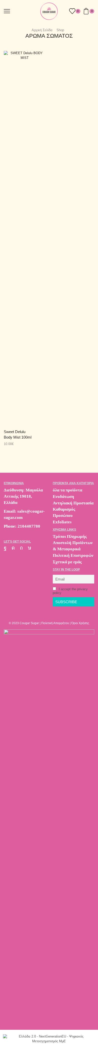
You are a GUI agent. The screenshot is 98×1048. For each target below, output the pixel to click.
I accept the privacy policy (70, 591)
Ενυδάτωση (63, 496)
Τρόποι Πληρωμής (70, 536)
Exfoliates (62, 522)
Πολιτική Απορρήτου (55, 623)
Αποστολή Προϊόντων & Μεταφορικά (73, 545)
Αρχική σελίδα (42, 30)
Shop (60, 30)
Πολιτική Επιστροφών (73, 555)
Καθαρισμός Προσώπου (64, 512)
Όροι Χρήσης (80, 623)
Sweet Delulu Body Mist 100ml (17, 434)
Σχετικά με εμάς (67, 562)
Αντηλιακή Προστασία (73, 503)
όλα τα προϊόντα (67, 490)
